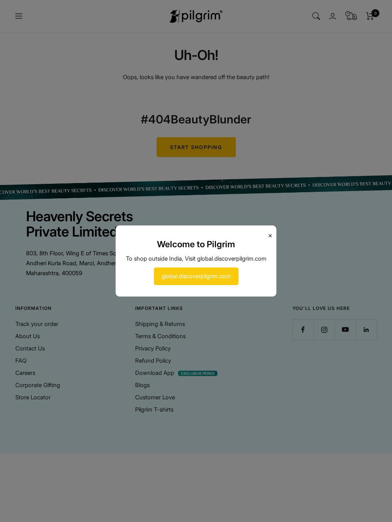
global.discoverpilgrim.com (196, 276)
